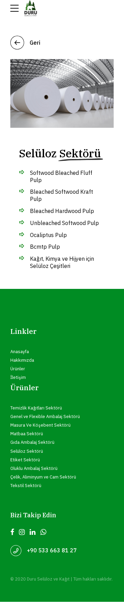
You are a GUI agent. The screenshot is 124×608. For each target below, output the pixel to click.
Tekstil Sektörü (25, 485)
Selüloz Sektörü (26, 451)
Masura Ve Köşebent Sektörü (40, 425)
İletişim (18, 377)
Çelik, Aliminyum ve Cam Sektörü (43, 477)
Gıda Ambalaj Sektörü (32, 442)
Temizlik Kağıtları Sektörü (36, 407)
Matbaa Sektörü (26, 433)
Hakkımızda (22, 360)
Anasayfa (19, 351)
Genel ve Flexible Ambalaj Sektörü (45, 416)
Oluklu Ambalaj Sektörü (34, 468)
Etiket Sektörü (25, 459)
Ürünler (17, 368)
